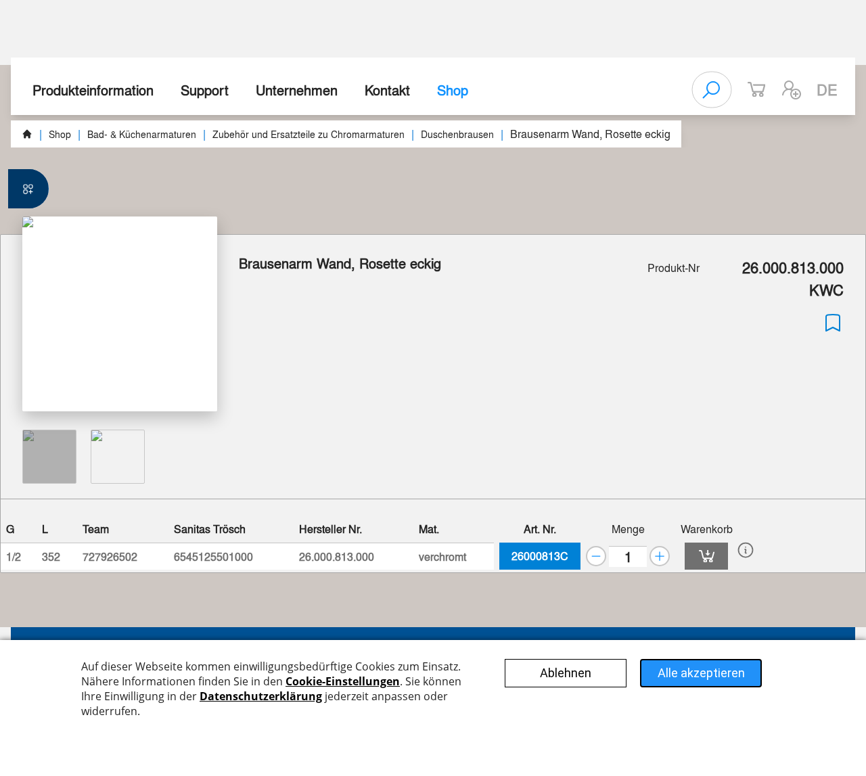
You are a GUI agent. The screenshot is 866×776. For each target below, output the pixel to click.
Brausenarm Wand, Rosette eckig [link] (590, 133)
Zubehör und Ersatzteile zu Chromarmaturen (308, 134)
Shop (452, 89)
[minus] (596, 556)
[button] (791, 90)
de (827, 89)
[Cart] (706, 556)
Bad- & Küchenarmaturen (141, 134)
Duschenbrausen (457, 134)
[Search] (711, 90)
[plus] (660, 556)
